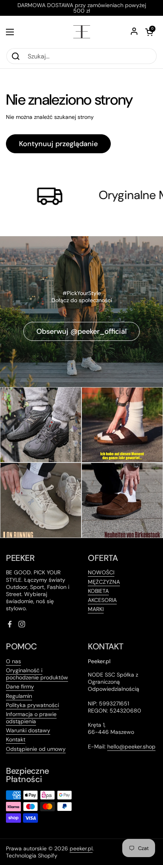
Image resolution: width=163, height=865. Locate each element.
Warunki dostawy (28, 730)
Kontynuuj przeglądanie (58, 144)
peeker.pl (81, 848)
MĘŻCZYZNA (104, 581)
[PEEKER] (82, 32)
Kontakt (15, 739)
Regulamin (19, 696)
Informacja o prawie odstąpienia (31, 718)
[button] (149, 32)
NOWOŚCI (101, 572)
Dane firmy (20, 686)
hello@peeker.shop (131, 746)
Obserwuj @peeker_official (81, 331)
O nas (13, 661)
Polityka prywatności (32, 705)
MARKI (96, 609)
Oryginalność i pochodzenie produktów (37, 674)
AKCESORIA (102, 600)
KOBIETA (98, 590)
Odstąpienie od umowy (36, 748)
